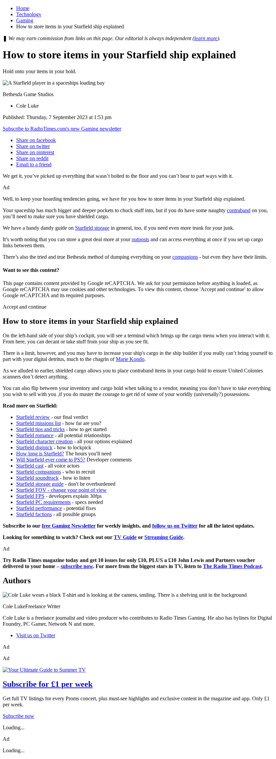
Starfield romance (35, 435)
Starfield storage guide (40, 484)
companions (185, 257)
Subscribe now (18, 716)
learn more (205, 38)
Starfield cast (29, 466)
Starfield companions (38, 472)
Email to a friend (33, 164)
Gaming (24, 20)
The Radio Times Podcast (232, 566)
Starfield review (33, 417)
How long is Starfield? (40, 453)
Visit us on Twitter (35, 635)
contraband (238, 210)
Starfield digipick (34, 447)
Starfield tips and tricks (40, 429)
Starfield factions (34, 514)
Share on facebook (36, 140)
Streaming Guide (163, 537)
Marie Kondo (130, 359)
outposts (140, 239)
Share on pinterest (35, 152)
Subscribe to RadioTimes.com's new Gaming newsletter (62, 129)
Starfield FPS (30, 496)
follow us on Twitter (175, 526)
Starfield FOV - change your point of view (61, 490)
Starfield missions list (38, 423)
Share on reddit (32, 158)
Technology (28, 14)
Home (22, 8)
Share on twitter (33, 146)
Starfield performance (39, 508)
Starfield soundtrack (37, 478)
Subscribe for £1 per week (48, 684)
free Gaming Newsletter (69, 526)
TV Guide (125, 537)
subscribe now (77, 566)
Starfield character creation (44, 441)
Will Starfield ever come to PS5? (50, 459)
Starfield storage (92, 228)
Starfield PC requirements (43, 502)
